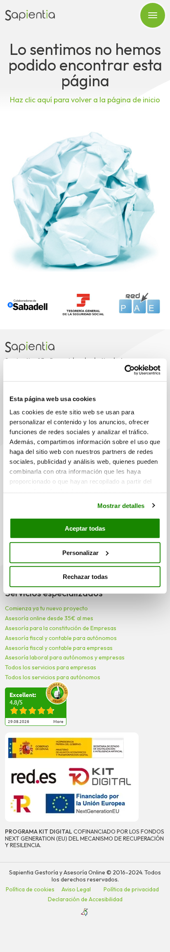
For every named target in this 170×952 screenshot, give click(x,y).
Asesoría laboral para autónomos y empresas (65, 657)
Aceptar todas (85, 528)
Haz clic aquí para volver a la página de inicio (85, 99)
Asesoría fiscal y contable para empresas (59, 648)
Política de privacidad (131, 889)
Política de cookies (30, 889)
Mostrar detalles (121, 505)
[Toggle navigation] (152, 15)
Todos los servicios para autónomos (52, 677)
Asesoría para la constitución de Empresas (60, 628)
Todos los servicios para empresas (50, 667)
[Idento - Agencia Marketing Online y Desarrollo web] (85, 912)
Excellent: (22, 695)
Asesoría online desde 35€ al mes (49, 618)
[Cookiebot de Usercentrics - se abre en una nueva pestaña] (124, 369)
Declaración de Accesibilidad (85, 899)
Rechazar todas (85, 576)
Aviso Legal (76, 889)
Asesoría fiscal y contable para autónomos (61, 638)
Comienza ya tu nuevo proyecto (46, 608)
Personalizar (80, 552)
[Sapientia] (30, 15)
